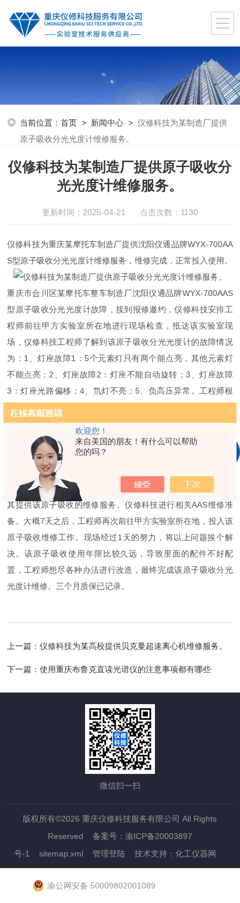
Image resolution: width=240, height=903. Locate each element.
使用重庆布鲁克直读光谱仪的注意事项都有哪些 (125, 669)
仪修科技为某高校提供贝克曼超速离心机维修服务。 (133, 646)
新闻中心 (107, 122)
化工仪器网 (195, 853)
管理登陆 (109, 853)
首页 (69, 122)
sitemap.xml (61, 853)
